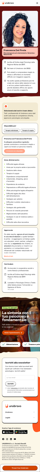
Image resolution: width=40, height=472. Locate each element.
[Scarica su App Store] (8, 432)
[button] (37, 3)
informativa (14, 388)
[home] (8, 3)
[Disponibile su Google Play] (21, 432)
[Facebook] (3, 439)
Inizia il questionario (12, 333)
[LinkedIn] (11, 439)
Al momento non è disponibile (14, 151)
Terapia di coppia (28, 130)
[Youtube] (15, 439)
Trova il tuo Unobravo (20, 468)
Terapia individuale (11, 130)
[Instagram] (7, 439)
